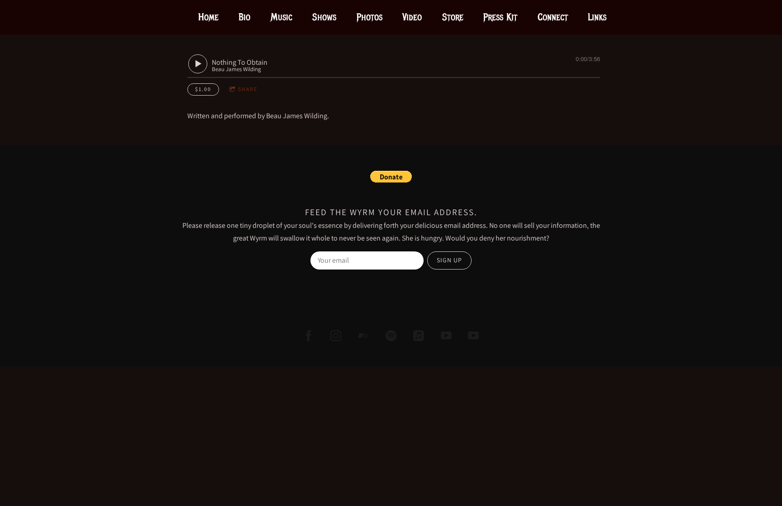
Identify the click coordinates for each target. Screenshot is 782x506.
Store (452, 17)
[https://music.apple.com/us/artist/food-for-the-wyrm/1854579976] (418, 335)
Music (281, 17)
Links (597, 17)
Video (412, 17)
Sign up (449, 260)
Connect (553, 17)
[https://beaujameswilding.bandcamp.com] (363, 335)
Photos (369, 17)
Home (208, 17)
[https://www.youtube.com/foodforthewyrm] (473, 335)
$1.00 (203, 89)
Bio (244, 17)
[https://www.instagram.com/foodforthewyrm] (335, 335)
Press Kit (500, 17)
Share (247, 89)
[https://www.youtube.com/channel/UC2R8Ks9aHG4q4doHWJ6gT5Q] (446, 335)
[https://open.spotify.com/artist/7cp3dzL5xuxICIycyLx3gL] (391, 335)
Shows (324, 17)
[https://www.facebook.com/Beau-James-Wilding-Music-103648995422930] (308, 335)
